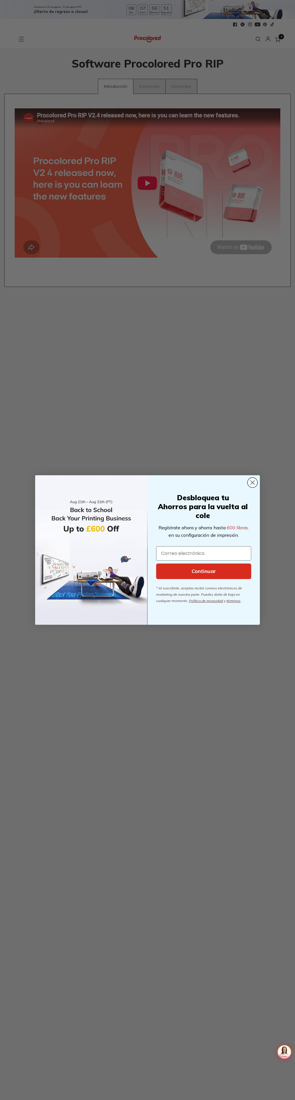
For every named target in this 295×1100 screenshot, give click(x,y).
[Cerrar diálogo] (252, 483)
